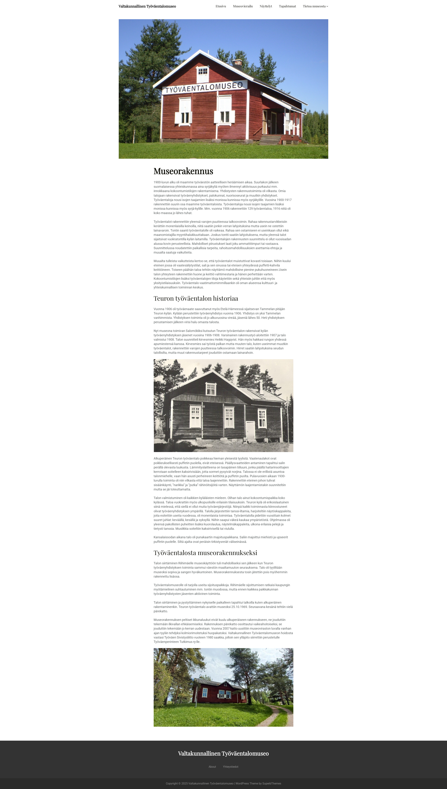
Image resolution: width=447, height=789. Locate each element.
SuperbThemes (271, 783)
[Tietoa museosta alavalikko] (327, 6)
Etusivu (221, 6)
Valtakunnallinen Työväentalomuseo (147, 6)
